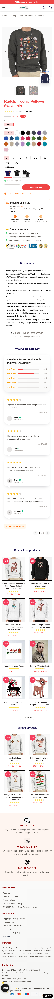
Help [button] (49, 996)
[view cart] (50, 7)
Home (4, 16)
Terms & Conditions (10, 896)
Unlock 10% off (5, 987)
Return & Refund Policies (13, 926)
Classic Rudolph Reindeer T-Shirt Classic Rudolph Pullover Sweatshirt (13, 585)
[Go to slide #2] (34, 90)
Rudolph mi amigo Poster (14, 666)
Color (6, 129)
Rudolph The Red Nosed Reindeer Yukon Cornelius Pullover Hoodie (13, 627)
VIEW (14, 578)
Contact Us (7, 929)
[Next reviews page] (47, 533)
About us (6, 893)
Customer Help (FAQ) (11, 933)
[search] (43, 7)
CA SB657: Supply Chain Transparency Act (20, 907)
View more (27, 718)
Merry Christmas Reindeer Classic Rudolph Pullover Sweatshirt (14, 797)
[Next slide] (48, 51)
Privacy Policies (9, 900)
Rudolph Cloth (16, 16)
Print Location (9, 167)
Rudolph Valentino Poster (40, 666)
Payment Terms (9, 922)
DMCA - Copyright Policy (12, 904)
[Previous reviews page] (35, 533)
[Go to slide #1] (20, 90)
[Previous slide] (6, 51)
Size (5, 154)
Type (6, 120)
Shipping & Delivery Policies (14, 919)
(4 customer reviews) (23, 111)
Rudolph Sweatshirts (34, 16)
